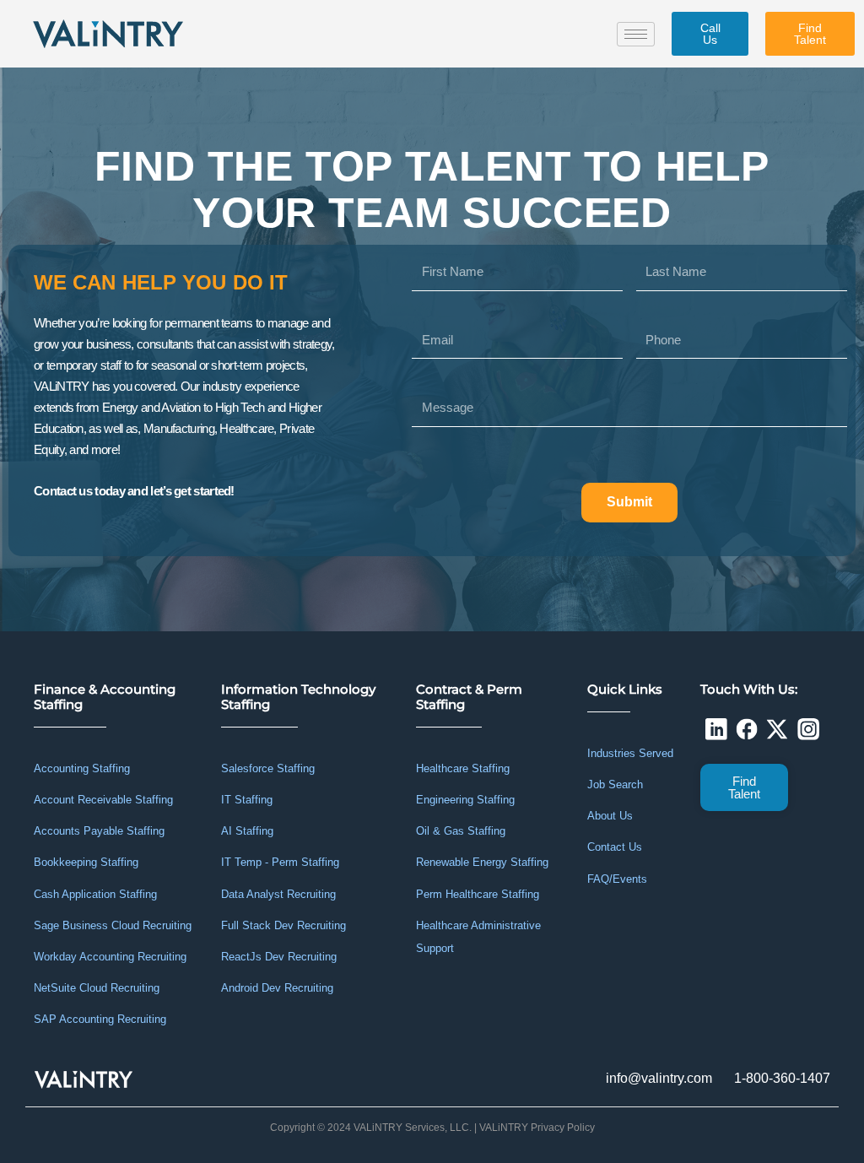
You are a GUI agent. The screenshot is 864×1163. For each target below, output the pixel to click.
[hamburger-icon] (636, 34)
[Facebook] (747, 729)
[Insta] (808, 729)
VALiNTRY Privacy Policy (537, 1127)
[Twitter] (777, 729)
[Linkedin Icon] (715, 729)
